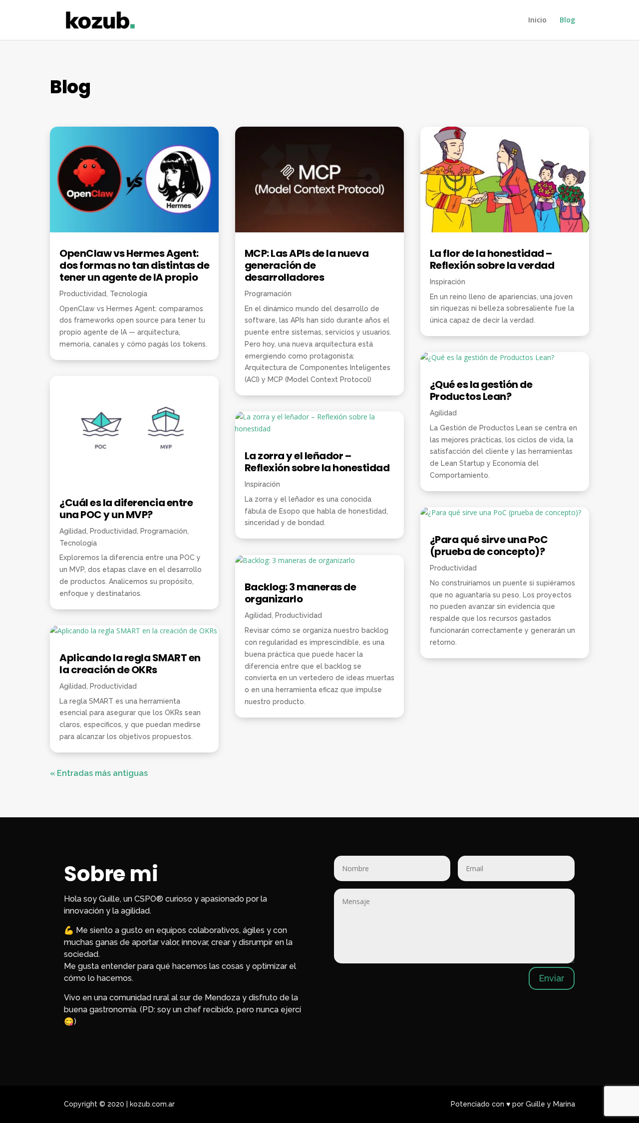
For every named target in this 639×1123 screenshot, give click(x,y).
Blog (567, 20)
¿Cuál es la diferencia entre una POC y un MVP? (126, 509)
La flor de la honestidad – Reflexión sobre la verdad (492, 259)
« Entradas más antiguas (99, 773)
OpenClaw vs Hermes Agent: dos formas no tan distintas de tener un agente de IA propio (134, 265)
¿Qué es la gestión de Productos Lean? (481, 390)
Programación (163, 531)
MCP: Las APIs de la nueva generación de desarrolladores (307, 265)
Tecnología (128, 294)
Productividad (82, 294)
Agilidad (72, 531)
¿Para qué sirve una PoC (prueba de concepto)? (489, 546)
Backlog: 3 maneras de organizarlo (300, 593)
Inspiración (262, 484)
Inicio (537, 20)
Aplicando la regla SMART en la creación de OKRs (130, 664)
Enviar (552, 978)
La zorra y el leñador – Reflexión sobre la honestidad (317, 462)
